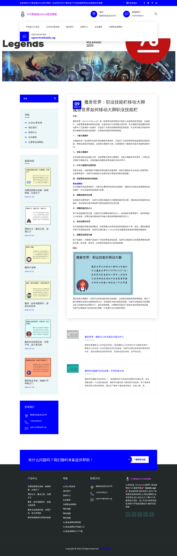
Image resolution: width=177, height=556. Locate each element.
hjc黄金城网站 (105, 548)
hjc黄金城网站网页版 (72, 522)
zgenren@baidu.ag (43, 37)
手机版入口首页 (32, 27)
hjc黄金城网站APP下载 (73, 531)
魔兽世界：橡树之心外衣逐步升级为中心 (104, 337)
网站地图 (67, 509)
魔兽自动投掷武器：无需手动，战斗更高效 (37, 343)
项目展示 (70, 27)
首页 (82, 64)
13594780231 (138, 15)
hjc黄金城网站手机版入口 (74, 527)
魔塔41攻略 (30, 267)
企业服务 (98, 27)
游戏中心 (84, 27)
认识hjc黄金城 (52, 27)
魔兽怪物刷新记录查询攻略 (39, 517)
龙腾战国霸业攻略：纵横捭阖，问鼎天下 (37, 191)
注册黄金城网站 (115, 27)
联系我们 (133, 3)
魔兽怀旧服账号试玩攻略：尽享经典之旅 (104, 371)
